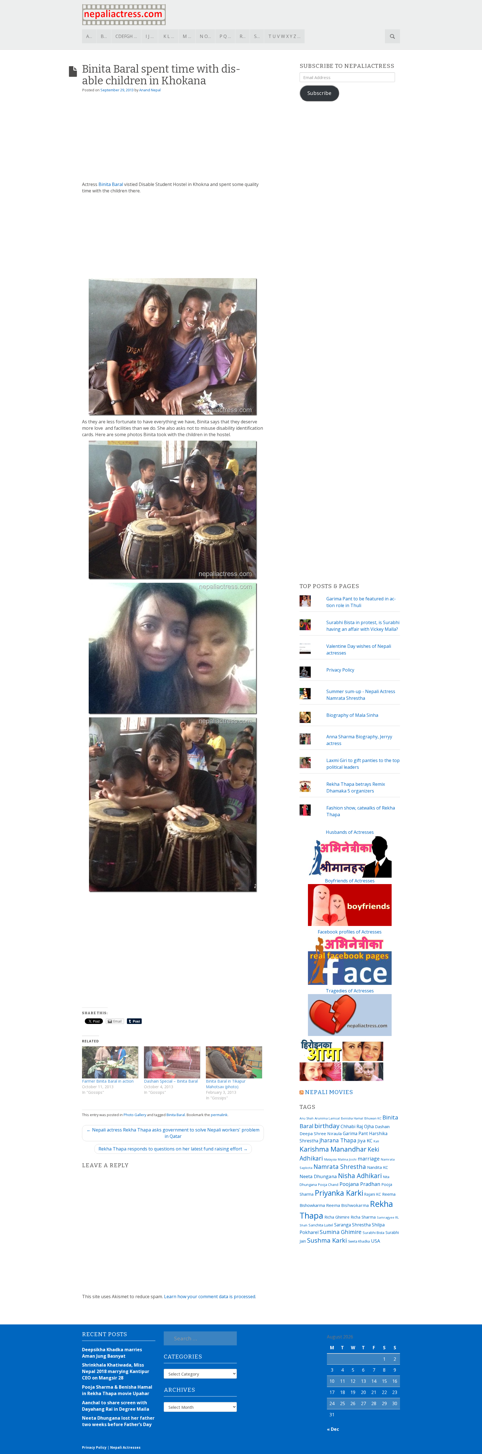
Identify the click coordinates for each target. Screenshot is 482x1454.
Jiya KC (365, 1140)
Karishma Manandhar (333, 1149)
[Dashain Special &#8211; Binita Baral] (172, 1062)
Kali (376, 1141)
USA (375, 1241)
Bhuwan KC (372, 1118)
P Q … (225, 36)
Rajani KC (372, 1194)
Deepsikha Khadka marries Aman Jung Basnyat (112, 1352)
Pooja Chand (328, 1184)
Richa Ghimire (337, 1217)
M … (187, 36)
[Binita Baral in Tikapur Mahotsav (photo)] (234, 1062)
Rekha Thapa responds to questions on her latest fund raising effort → (173, 1149)
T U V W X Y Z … (284, 36)
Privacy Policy (340, 670)
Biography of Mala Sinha (352, 715)
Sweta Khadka (359, 1241)
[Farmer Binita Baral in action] (110, 1062)
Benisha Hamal (352, 1118)
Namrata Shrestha (340, 1166)
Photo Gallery (135, 1114)
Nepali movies (329, 1092)
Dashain (382, 1126)
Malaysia (330, 1159)
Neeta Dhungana (318, 1176)
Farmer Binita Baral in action (108, 1081)
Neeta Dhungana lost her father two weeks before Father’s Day (118, 1421)
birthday (326, 1125)
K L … (168, 36)
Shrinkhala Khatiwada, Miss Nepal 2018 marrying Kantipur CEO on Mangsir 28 (115, 1371)
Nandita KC (377, 1167)
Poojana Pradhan (359, 1184)
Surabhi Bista (373, 1232)
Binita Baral (110, 184)
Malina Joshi (347, 1159)
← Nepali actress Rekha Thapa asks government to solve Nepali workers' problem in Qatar (172, 1133)
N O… (205, 36)
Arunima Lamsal (327, 1118)
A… (89, 36)
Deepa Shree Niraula (321, 1133)
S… (257, 36)
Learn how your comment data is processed (209, 1296)
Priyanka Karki (339, 1193)
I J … (150, 36)
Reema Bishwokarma (347, 1205)
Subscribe (319, 93)
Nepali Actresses (125, 1447)
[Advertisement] (173, 139)
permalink (219, 1114)
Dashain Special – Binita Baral (171, 1081)
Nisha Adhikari (360, 1175)
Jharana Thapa (337, 1140)
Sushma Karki (327, 1240)
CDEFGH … (126, 36)
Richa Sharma (363, 1217)
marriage (369, 1158)
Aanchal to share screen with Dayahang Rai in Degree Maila (115, 1406)
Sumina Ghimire (341, 1232)
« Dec (333, 1429)
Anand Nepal (150, 89)
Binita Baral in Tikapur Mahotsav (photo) (225, 1083)
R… (242, 36)
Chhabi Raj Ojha (357, 1126)
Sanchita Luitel (321, 1225)
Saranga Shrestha (352, 1225)
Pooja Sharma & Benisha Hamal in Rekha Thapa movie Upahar (117, 1390)
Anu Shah (307, 1118)
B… (104, 36)
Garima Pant (355, 1133)
